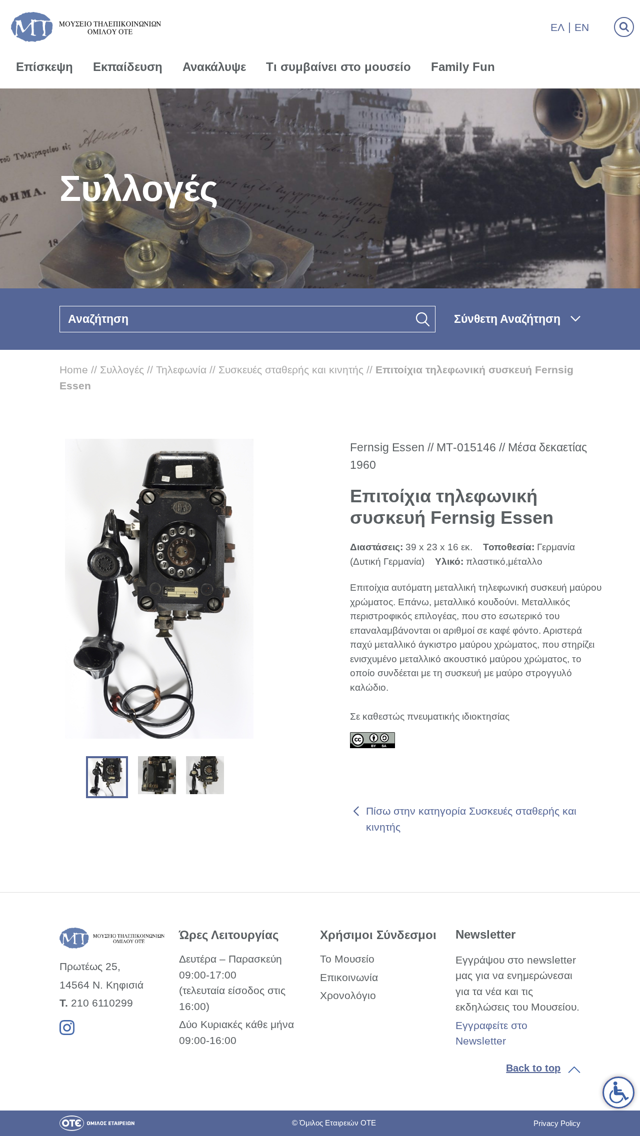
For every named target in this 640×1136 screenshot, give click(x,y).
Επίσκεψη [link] (44, 66)
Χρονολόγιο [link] (348, 995)
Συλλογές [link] (122, 369)
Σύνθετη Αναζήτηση (507, 318)
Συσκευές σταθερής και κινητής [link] (291, 369)
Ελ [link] (557, 27)
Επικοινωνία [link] (349, 977)
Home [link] (74, 369)
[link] (618, 1093)
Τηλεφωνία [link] (181, 369)
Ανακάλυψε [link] (214, 66)
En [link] (581, 27)
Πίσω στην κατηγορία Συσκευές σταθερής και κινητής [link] (471, 819)
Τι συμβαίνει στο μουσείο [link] (338, 66)
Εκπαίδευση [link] (127, 66)
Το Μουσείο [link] (347, 959)
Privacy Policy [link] (557, 1123)
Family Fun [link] (463, 66)
